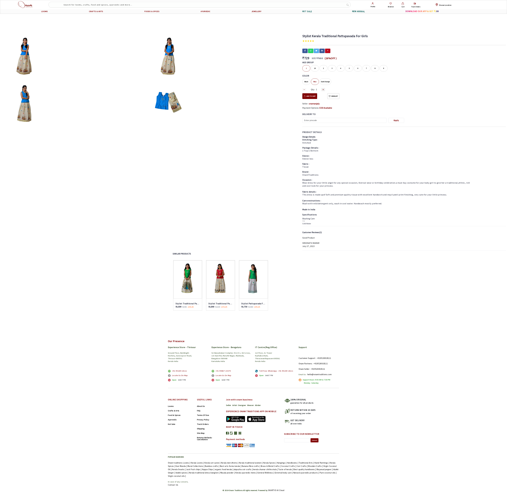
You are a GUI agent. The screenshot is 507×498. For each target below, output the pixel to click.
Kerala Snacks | (179, 469)
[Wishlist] (390, 3)
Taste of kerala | (285, 469)
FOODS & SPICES (151, 11)
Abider (258, 405)
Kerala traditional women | (251, 463)
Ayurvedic (172, 420)
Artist (234, 405)
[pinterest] (328, 51)
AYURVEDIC (205, 11)
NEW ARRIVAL (358, 11)
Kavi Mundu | (181, 466)
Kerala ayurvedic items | (246, 472)
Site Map (201, 433)
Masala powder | (227, 472)
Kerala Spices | (269, 463)
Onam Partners (305, 363)
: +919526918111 (320, 363)
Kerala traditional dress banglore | (204, 472)
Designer (242, 405)
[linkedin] (322, 51)
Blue (314, 82)
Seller (228, 405)
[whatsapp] (311, 51)
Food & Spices (174, 415)
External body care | (284, 472)
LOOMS (44, 11)
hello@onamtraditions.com (319, 374)
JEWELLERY (256, 11)
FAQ (198, 411)
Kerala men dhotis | (229, 463)
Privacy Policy (203, 420)
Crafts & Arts (173, 411)
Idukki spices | (181, 472)
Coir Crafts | (302, 466)
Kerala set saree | (212, 463)
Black (306, 82)
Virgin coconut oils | (177, 476)
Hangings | (282, 463)
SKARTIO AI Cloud (276, 490)
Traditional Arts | (306, 463)
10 (315, 68)
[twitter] (316, 51)
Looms (171, 406)
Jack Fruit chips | (193, 469)
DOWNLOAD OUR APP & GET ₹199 (422, 11)
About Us (201, 406)
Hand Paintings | (321, 463)
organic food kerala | (224, 469)
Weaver (250, 405)
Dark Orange (325, 82)
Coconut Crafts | (288, 466)
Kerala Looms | (197, 463)
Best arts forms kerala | (230, 466)
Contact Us (173, 485)
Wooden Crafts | (315, 466)
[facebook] (305, 51)
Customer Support (307, 358)
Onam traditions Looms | (179, 463)
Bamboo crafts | (212, 466)
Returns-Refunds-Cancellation (204, 438)
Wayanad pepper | (324, 469)
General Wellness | (265, 472)
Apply (396, 120)
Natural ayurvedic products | (306, 472)
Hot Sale (171, 424)
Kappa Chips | (208, 469)
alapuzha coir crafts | (243, 469)
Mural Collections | (195, 466)
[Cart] (403, 3)
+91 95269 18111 (179, 371)
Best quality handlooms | (304, 469)
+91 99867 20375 (223, 371)
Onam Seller (304, 369)
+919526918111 (324, 358)
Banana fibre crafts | (251, 466)
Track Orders (203, 424)
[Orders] (415, 3)
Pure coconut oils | (328, 472)
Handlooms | (292, 463)
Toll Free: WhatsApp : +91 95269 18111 (276, 371)
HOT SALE (307, 11)
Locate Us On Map (180, 375)
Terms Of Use (203, 415)
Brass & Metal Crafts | (271, 466)
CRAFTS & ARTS (96, 11)
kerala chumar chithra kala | (265, 469)
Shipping (201, 429)
